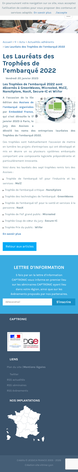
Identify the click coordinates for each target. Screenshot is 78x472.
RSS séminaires (16, 385)
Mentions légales (34, 367)
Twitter (14, 374)
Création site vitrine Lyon (39, 465)
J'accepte (61, 12)
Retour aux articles (20, 246)
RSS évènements (17, 390)
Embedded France (21, 111)
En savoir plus (12, 233)
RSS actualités (16, 379)
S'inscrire (63, 302)
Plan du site (14, 367)
